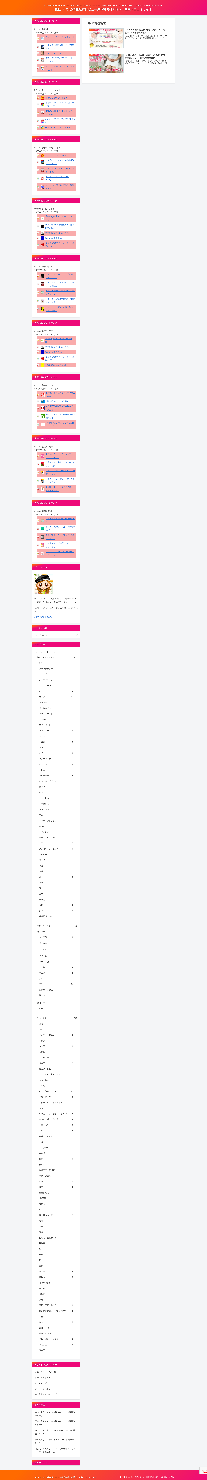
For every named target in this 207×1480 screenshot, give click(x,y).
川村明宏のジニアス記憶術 (57, 401)
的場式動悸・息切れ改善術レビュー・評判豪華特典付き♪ (55, 1414)
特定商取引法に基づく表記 (46, 1394)
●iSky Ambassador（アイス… (58, 127)
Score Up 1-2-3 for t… (55, 238)
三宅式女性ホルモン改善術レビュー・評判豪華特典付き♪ (55, 1423)
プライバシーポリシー (44, 1389)
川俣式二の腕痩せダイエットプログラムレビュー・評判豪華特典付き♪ (55, 1450)
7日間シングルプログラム (56, 98)
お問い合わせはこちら (44, 617)
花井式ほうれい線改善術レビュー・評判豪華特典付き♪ (55, 1441)
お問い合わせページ (43, 1377)
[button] (77, 635)
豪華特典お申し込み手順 (45, 1372)
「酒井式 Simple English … (57, 365)
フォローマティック (54, 53)
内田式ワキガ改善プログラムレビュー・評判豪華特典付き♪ (55, 1432)
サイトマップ (40, 1383)
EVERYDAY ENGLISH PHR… (57, 233)
